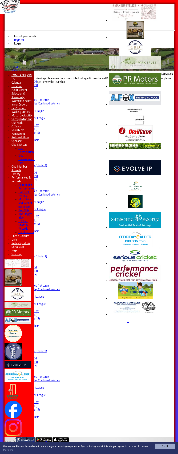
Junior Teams (26, 438)
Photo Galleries (20, 236)
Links (14, 239)
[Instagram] (13, 435)
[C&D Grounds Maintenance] (135, 55)
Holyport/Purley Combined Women (39, 103)
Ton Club (23, 210)
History (15, 174)
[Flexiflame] (135, 142)
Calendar (16, 82)
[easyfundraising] (13, 341)
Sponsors (16, 141)
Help (14, 250)
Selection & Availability (18, 95)
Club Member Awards (19, 168)
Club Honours (26, 232)
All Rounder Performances (26, 186)
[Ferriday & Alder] (135, 246)
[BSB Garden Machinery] (135, 148)
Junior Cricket (19, 104)
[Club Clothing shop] (135, 263)
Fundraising (18, 133)
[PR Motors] (135, 86)
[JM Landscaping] (135, 124)
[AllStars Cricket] (135, 298)
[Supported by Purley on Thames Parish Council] (135, 207)
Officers (16, 126)
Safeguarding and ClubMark (21, 120)
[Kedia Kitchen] (135, 37)
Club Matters (19, 144)
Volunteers (17, 130)
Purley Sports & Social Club (20, 245)
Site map (16, 254)
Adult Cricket (19, 90)
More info (8, 449)
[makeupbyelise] (18, 267)
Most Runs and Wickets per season (26, 202)
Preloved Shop (20, 137)
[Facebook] (13, 417)
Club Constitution (26, 150)
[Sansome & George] (135, 227)
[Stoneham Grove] (135, 194)
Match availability (22, 115)
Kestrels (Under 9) (36, 165)
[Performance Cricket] (135, 280)
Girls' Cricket (18, 108)
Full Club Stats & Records (23, 224)
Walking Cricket (20, 112)
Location (16, 86)
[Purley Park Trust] (135, 68)
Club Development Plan (26, 159)
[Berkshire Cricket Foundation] (13, 399)
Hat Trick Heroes (24, 193)
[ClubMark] (13, 359)
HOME (15, 67)
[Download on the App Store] (60, 441)
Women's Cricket (21, 101)
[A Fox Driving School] (135, 104)
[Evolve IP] (135, 174)
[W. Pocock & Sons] (135, 314)
